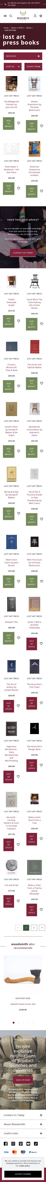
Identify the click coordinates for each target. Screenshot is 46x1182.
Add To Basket (9, 123)
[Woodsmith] (23, 16)
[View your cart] (40, 15)
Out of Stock (31, 644)
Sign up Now (23, 1080)
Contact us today (23, 253)
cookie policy (24, 1166)
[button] (14, 1023)
